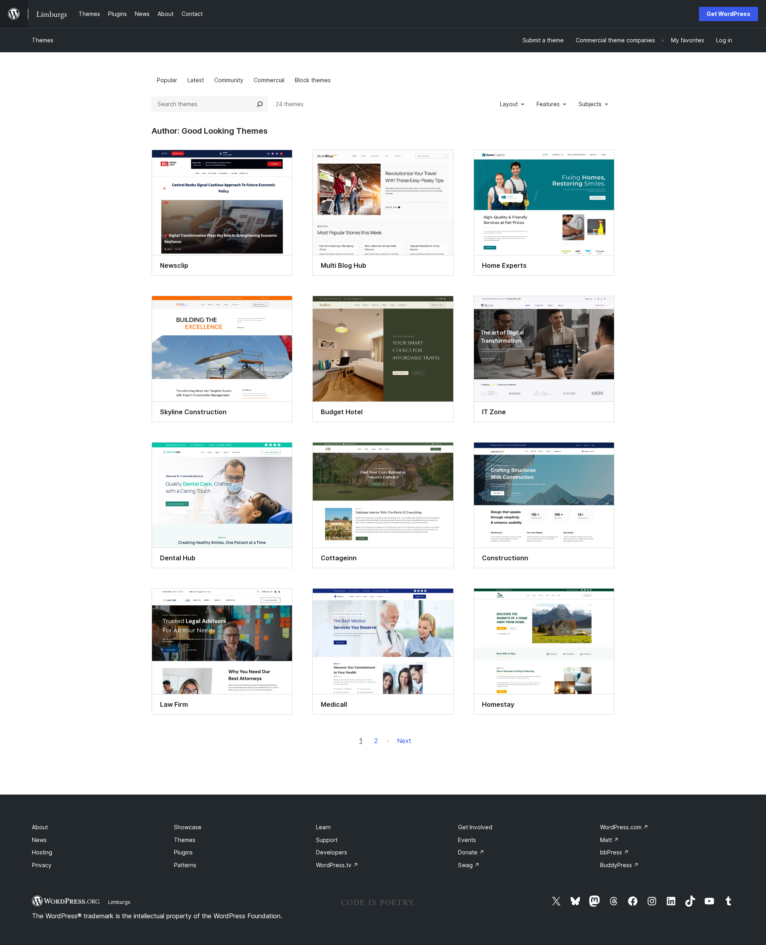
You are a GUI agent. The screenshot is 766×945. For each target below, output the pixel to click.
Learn (323, 827)
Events (467, 839)
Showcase (187, 827)
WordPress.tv (337, 865)
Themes (42, 40)
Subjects (590, 104)
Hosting (42, 852)
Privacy (41, 865)
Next (404, 741)
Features (548, 104)
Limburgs (119, 902)
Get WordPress (728, 13)
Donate (471, 852)
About (40, 827)
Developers (331, 852)
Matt (609, 839)
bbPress (614, 852)
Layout (509, 104)
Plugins (183, 852)
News (39, 839)
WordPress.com (624, 827)
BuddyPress (619, 865)
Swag (469, 865)
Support (327, 839)
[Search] (260, 104)
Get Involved (475, 827)
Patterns (185, 865)
